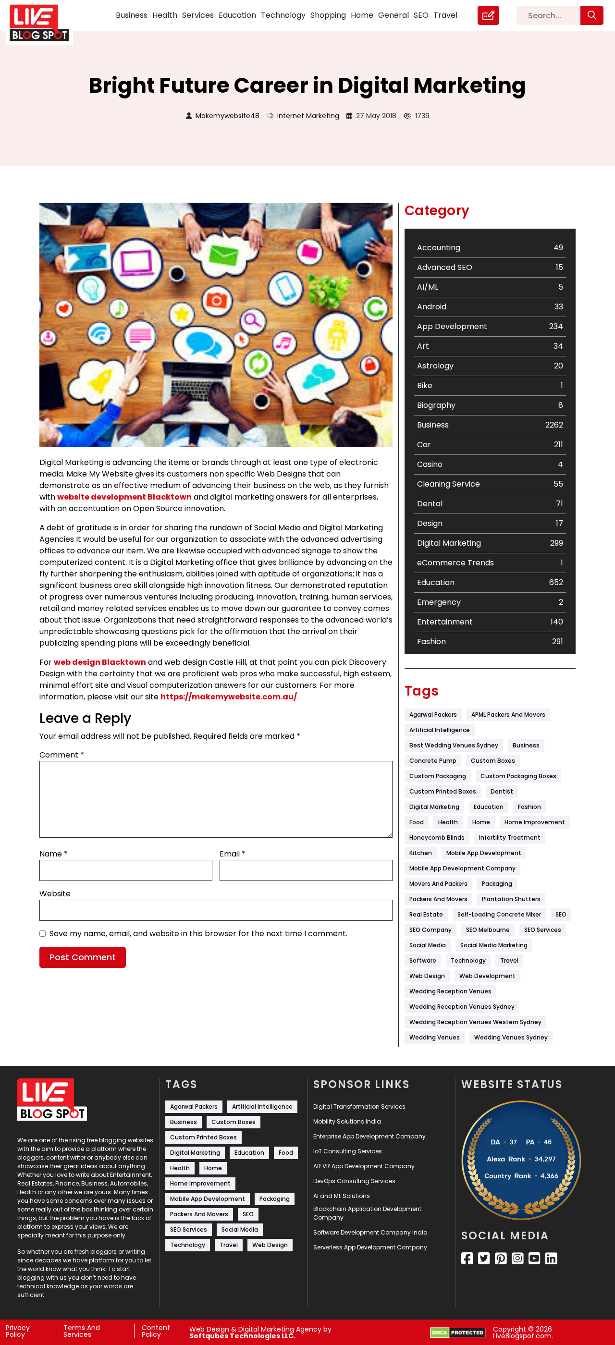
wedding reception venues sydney (462, 1007)
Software (422, 960)
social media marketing (494, 945)
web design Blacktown (100, 662)
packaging (497, 884)
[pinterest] (501, 1258)
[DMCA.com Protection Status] (458, 1332)
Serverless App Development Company (370, 1247)
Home (362, 15)
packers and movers (438, 899)
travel (509, 960)
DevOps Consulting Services (354, 1181)
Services (198, 15)
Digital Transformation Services (359, 1106)
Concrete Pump (432, 761)
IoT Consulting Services (347, 1151)
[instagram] (518, 1258)
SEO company (430, 930)
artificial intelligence (439, 730)
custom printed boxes (442, 791)
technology (468, 960)
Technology (283, 15)
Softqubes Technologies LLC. (242, 1336)
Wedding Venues (434, 1037)
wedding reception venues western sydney (475, 1022)
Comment (61, 754)
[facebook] (467, 1258)
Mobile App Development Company (462, 868)
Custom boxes (493, 761)
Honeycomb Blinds (437, 837)
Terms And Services (81, 1331)
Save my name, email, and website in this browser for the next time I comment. (198, 933)
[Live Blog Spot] (45, 23)
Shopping (328, 15)
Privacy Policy (18, 1331)
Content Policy (156, 1331)
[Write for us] (488, 15)
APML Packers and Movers (508, 714)
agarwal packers (433, 714)
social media (427, 945)
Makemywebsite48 (227, 116)
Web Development (487, 976)
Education (237, 15)
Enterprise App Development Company (369, 1136)
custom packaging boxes (518, 776)
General (393, 15)
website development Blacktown (124, 496)
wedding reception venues (450, 991)
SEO (421, 15)
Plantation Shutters (511, 899)
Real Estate (426, 914)
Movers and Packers (438, 884)
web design (427, 976)
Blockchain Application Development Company (367, 1213)
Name (53, 853)
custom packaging (437, 776)
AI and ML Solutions (341, 1196)
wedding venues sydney (511, 1037)
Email (233, 853)
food (416, 822)
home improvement (534, 822)
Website (55, 893)
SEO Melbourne (488, 930)
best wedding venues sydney (453, 745)
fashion (529, 807)
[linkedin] (551, 1258)
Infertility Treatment (510, 837)
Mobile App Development (483, 853)
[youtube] (535, 1258)
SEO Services (542, 930)
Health (164, 15)
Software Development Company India (370, 1232)
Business (132, 15)
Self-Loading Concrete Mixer (499, 914)
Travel (445, 15)
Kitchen (420, 853)
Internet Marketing (308, 116)
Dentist (502, 791)
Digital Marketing (434, 807)
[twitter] (484, 1258)
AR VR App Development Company (364, 1166)
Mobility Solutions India (347, 1121)
